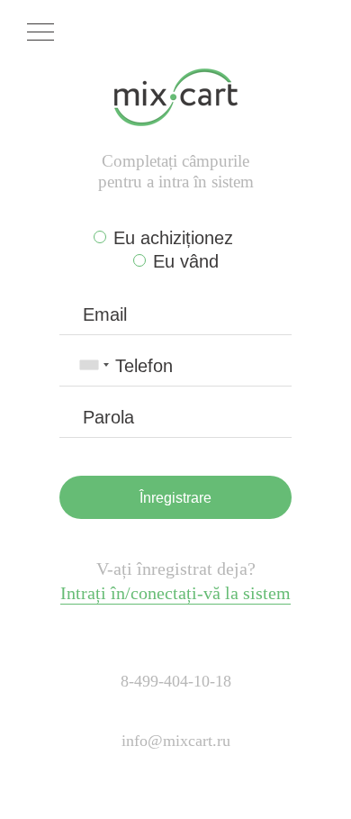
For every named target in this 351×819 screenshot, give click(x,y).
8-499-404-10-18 (176, 681)
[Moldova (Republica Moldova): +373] (93, 365)
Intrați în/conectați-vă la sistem (175, 593)
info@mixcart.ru (176, 741)
